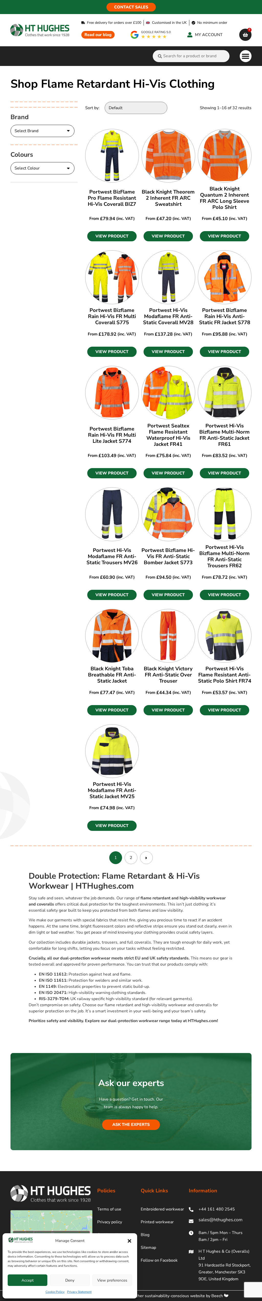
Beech (217, 1296)
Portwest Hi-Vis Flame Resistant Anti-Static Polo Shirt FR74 (224, 674)
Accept (27, 1280)
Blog (145, 1235)
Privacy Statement (79, 1292)
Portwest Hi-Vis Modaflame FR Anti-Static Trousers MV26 (112, 556)
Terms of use (109, 1209)
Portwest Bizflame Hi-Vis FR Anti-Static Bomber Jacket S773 (168, 556)
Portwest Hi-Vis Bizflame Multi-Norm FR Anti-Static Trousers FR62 (224, 556)
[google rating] (150, 35)
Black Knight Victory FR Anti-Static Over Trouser (168, 674)
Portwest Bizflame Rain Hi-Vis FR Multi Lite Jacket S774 (112, 435)
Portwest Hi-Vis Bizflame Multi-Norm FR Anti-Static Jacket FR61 (224, 435)
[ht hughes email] (220, 1221)
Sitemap (148, 1247)
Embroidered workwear (162, 1209)
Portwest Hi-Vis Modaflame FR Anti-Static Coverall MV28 (168, 316)
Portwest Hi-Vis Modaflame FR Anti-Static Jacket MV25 (112, 790)
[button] (129, 1240)
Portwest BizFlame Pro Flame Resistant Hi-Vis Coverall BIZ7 (112, 198)
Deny (69, 1280)
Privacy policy (109, 1222)
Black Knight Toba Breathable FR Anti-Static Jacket (112, 674)
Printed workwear (157, 1222)
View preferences (112, 1280)
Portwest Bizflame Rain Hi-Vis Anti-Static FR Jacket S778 (224, 316)
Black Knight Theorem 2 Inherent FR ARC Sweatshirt (168, 198)
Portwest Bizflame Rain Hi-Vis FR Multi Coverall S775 (112, 316)
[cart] (245, 35)
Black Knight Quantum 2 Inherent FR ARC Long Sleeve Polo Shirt (224, 198)
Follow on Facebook (159, 1260)
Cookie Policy (55, 1292)
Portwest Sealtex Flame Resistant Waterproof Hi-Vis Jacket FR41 (168, 435)
